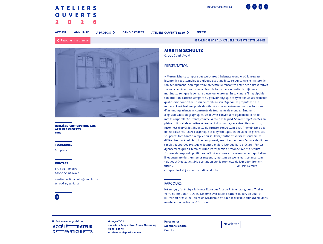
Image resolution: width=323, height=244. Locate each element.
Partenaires (171, 221)
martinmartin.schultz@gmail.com (76, 179)
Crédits (169, 230)
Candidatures (133, 32)
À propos (103, 32)
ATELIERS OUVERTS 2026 (168, 32)
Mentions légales (175, 226)
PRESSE (201, 32)
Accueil (61, 32)
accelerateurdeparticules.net (124, 232)
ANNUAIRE (81, 32)
